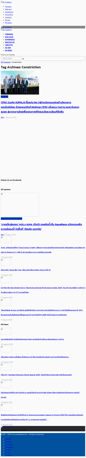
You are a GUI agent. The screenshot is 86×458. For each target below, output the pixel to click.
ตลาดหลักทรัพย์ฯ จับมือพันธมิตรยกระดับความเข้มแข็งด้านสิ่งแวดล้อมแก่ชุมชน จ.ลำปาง (32, 339)
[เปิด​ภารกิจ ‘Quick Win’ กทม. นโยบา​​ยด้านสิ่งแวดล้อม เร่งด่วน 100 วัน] (6, 265)
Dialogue (8, 9)
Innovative (9, 14)
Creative (8, 17)
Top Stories (16, 218)
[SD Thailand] (6, 2)
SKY (2, 117)
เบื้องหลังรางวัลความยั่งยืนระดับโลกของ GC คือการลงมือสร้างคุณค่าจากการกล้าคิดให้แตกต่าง (35, 357)
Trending (8, 6)
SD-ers (7, 20)
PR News (8, 23)
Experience (9, 12)
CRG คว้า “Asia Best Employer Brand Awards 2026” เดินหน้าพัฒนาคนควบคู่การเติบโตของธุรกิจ (36, 374)
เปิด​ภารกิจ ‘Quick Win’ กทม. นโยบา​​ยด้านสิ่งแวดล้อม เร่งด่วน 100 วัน (26, 270)
